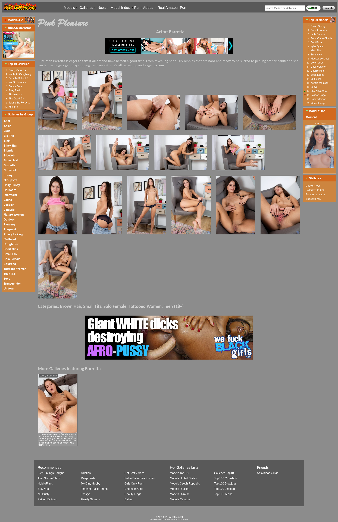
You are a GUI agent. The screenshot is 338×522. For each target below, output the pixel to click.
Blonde (8, 150)
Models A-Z (15, 20)
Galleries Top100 (224, 472)
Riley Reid (14, 90)
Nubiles (86, 472)
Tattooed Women (15, 269)
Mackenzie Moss (320, 58)
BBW (7, 131)
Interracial (10, 195)
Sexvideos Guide (267, 472)
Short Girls (11, 249)
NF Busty (43, 494)
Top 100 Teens (223, 494)
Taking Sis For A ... (19, 102)
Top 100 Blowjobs (225, 483)
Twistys (85, 494)
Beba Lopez (317, 74)
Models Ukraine (180, 494)
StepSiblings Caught (51, 472)
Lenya (314, 87)
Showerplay (15, 94)
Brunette (9, 165)
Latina (8, 200)
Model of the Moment (315, 114)
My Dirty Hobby (90, 483)
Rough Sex (11, 244)
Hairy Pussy (12, 185)
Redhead (10, 239)
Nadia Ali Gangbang (20, 74)
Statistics (315, 178)
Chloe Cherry (318, 26)
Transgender (12, 283)
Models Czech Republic (185, 483)
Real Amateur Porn (172, 8)
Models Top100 (179, 472)
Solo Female (12, 259)
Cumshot (10, 170)
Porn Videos (143, 8)
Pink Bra (13, 106)
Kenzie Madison (319, 82)
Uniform (9, 288)
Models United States (183, 478)
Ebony (8, 175)
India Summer (318, 34)
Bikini (7, 141)
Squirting (10, 264)
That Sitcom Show (49, 478)
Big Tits (9, 136)
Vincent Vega (318, 103)
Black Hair (10, 145)
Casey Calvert (318, 66)
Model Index (120, 8)
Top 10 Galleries (18, 64)
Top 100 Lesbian (224, 488)
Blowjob (9, 155)
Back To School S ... (20, 78)
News (102, 8)
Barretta (176, 32)
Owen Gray (317, 62)
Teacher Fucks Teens (94, 488)
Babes (128, 499)
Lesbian (9, 205)
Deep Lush (88, 478)
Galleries (86, 8)
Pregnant (10, 229)
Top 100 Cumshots (225, 478)
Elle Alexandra (319, 91)
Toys (7, 278)
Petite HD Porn (47, 499)
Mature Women (14, 214)
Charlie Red (317, 70)
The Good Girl (16, 98)
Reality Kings (132, 494)
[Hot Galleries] (19, 11)
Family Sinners (90, 499)
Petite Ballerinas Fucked (139, 478)
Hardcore (10, 190)
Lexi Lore (316, 78)
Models (69, 8)
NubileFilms (45, 483)
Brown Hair (11, 160)
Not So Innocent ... (19, 82)
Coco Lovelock (319, 30)
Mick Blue (316, 50)
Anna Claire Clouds (321, 38)
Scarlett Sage (318, 95)
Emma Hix (316, 54)
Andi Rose (316, 42)
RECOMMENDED (19, 28)
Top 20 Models (319, 20)
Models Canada (180, 499)
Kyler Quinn (317, 46)
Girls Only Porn (133, 483)
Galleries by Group (20, 114)
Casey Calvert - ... (19, 70)
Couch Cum (15, 86)
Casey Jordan (318, 99)
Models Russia (179, 488)
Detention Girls (133, 488)
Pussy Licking (13, 234)
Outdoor (9, 219)
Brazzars (43, 488)
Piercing (9, 224)
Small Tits (10, 254)
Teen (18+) (10, 274)
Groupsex (10, 180)
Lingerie (9, 209)
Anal (7, 121)
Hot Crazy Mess (134, 472)
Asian (7, 126)
